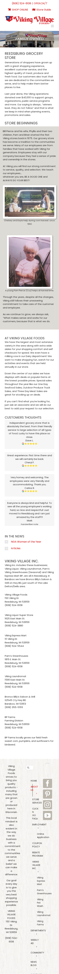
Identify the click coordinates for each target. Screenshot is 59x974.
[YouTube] (47, 815)
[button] (29, 541)
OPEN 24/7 (40, 3)
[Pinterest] (47, 794)
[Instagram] (47, 804)
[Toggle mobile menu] (52, 26)
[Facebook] (47, 783)
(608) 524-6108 (21, 3)
